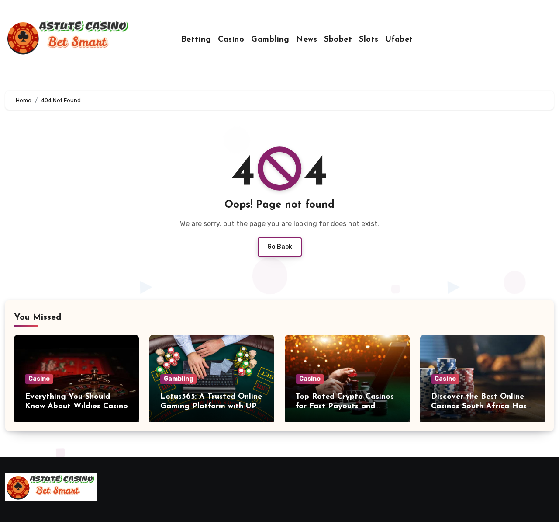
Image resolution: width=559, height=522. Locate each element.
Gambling (270, 40)
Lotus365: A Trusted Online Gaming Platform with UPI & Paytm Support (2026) (211, 406)
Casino (231, 40)
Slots (369, 40)
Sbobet (338, 40)
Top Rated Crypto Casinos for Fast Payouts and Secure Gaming (345, 406)
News (306, 40)
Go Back (279, 247)
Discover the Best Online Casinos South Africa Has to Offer (479, 406)
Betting (196, 40)
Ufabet (399, 40)
